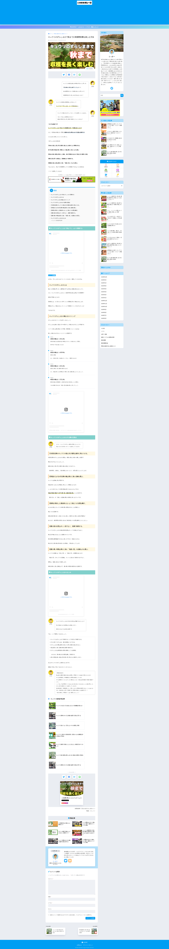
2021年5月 (103, 286)
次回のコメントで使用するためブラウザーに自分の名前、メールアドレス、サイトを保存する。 (71, 914)
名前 (49, 896)
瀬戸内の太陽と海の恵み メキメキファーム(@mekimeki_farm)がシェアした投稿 (66, 430)
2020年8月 (103, 312)
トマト (103, 331)
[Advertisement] (84, 15)
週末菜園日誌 (104, 343)
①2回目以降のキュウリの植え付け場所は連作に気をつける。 (65, 205)
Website (70, 862)
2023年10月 (104, 277)
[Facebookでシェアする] (69, 75)
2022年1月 (103, 283)
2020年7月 (103, 315)
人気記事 (117, 166)
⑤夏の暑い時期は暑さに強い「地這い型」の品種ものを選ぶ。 (66, 215)
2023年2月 (103, 280)
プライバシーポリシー (88, 945)
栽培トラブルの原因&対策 (107, 337)
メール (50, 903)
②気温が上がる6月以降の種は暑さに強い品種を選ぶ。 (64, 207)
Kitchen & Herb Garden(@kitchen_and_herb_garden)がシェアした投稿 (66, 270)
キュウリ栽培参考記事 (57, 220)
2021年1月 (103, 297)
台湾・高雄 (104, 334)
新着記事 (106, 166)
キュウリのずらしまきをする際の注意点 (60, 202)
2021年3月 (103, 291)
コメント (50, 878)
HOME (85, 942)
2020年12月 (104, 300)
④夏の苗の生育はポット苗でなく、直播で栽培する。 (63, 213)
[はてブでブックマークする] (74, 75)
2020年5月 (103, 318)
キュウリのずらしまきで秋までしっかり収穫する (62, 194)
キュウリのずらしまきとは (57, 197)
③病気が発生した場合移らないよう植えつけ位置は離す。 (64, 210)
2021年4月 (103, 288)
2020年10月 (104, 306)
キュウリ (93, 811)
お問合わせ (79, 945)
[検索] (121, 95)
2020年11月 (104, 303)
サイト (50, 909)
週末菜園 (117, 171)
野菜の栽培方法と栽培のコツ (88, 808)
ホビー (118, 176)
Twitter (65, 862)
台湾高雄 (106, 171)
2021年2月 (103, 294)
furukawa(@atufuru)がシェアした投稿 (66, 614)
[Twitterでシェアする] (64, 75)
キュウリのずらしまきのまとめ (58, 218)
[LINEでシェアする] (79, 75)
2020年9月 (103, 309)
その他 (106, 176)
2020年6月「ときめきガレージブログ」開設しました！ (85, 27)
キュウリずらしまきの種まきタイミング (60, 199)
